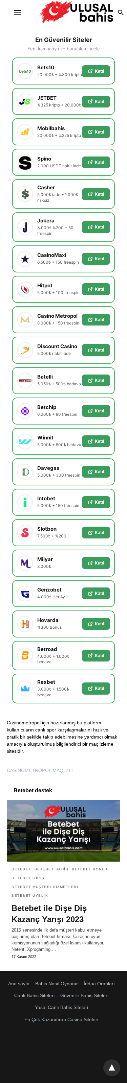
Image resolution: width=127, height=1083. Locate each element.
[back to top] (111, 1067)
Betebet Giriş (28, 878)
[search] (121, 12)
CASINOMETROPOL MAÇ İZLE (41, 770)
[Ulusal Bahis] (76, 12)
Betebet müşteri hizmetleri (45, 887)
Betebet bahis (52, 869)
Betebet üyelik (30, 895)
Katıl (99, 71)
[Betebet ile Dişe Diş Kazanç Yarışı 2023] (63, 831)
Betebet (21, 869)
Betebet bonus (90, 869)
